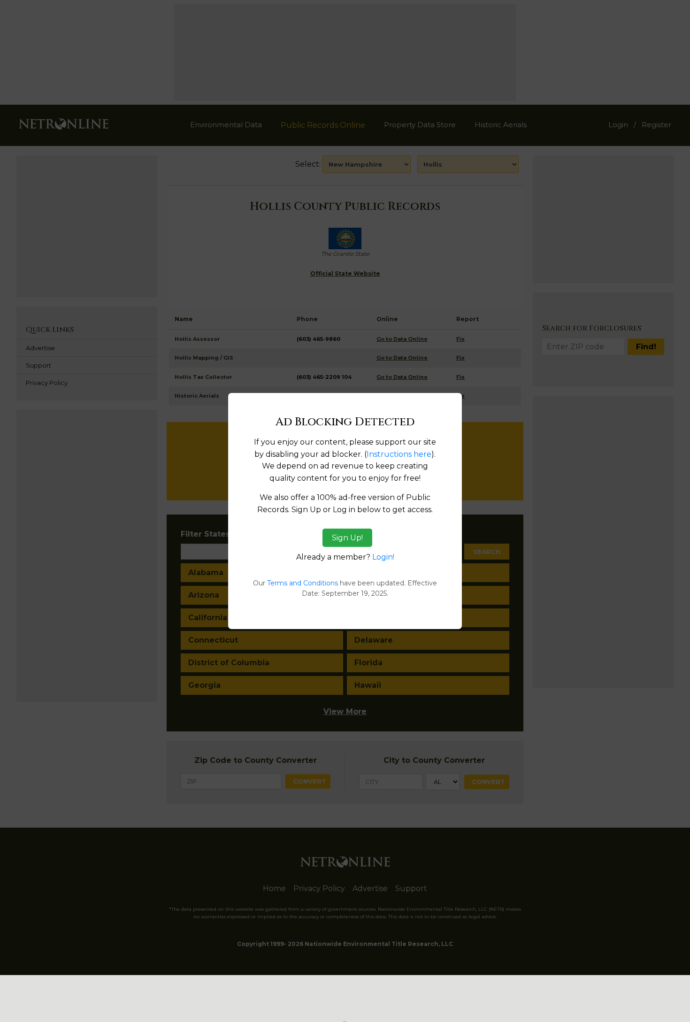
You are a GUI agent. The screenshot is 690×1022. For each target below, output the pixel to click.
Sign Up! (347, 537)
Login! (383, 557)
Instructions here (399, 454)
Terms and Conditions (302, 583)
